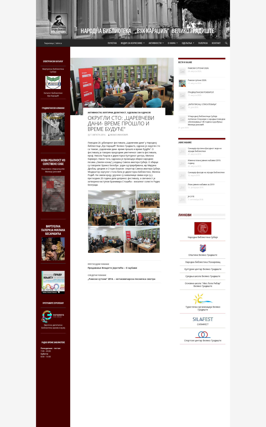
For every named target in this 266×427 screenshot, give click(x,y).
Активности (155, 42)
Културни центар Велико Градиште (202, 269)
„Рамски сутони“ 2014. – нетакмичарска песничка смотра (121, 277)
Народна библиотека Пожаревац (202, 262)
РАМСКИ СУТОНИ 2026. (198, 68)
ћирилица (49, 43)
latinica (59, 43)
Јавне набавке (184, 142)
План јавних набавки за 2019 (201, 184)
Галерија (203, 42)
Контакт (216, 42)
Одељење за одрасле (139, 112)
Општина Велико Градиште (202, 254)
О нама (171, 42)
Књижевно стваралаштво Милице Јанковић (53, 170)
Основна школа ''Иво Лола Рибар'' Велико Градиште (203, 284)
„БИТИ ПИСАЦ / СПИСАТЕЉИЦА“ (202, 104)
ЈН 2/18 (191, 196)
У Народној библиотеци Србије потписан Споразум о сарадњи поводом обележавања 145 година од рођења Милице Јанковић (206, 120)
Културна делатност (114, 112)
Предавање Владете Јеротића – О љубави (112, 266)
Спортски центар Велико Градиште (202, 340)
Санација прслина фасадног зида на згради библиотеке (205, 149)
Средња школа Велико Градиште (202, 276)
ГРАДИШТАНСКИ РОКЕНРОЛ (201, 92)
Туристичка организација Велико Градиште (202, 308)
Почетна (112, 42)
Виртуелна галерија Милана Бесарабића (53, 229)
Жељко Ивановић (119, 134)
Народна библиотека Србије (203, 237)
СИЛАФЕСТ (203, 324)
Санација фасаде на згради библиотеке (206, 172)
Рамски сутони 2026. (197, 80)
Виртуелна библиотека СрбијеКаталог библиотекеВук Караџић (53, 82)
